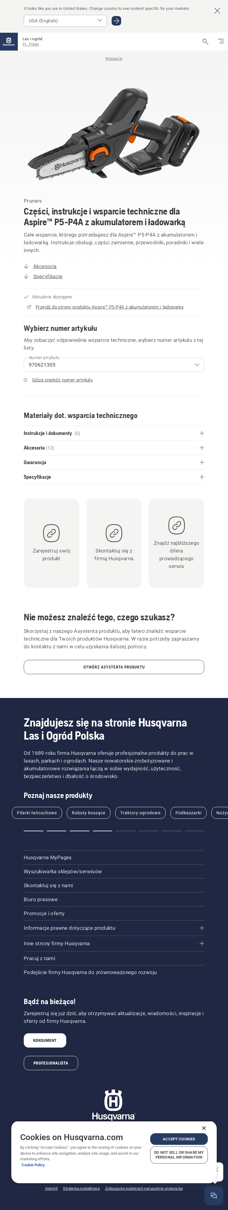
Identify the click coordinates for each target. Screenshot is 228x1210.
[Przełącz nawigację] (221, 42)
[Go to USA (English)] (116, 21)
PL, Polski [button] (31, 44)
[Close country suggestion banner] (217, 10)
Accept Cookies (179, 1139)
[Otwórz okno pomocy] (213, 1195)
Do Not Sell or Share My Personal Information (179, 1154)
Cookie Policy (33, 1165)
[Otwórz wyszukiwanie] (205, 42)
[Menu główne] (9, 42)
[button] (33, 831)
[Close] (204, 1128)
